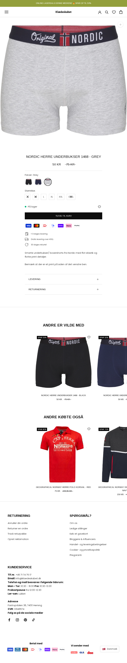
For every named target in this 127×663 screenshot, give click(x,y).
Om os (73, 523)
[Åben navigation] (6, 12)
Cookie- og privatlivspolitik (85, 549)
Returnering (37, 289)
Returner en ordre (18, 528)
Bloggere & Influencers (83, 539)
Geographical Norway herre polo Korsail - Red (63, 487)
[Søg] (106, 12)
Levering (34, 279)
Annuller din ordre (18, 523)
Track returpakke (17, 533)
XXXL (71, 196)
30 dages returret (39, 244)
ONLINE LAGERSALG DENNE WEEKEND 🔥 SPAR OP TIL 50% (63, 3)
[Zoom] (120, 24)
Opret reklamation (18, 539)
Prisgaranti (76, 555)
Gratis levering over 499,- (42, 239)
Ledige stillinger (78, 528)
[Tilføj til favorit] (99, 207)
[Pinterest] (25, 620)
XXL (61, 196)
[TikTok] (33, 620)
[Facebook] (9, 620)
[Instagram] (17, 620)
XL (52, 196)
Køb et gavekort (79, 533)
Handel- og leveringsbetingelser (88, 544)
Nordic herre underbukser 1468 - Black (63, 395)
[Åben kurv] (120, 12)
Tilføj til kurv (63, 216)
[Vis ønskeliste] (114, 12)
